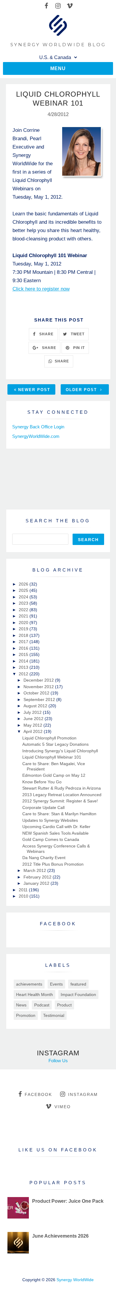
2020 (24, 622)
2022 (24, 609)
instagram (83, 1094)
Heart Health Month (34, 994)
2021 (24, 616)
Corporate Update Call (43, 807)
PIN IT (78, 348)
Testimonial (53, 1015)
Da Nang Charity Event (43, 857)
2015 (24, 654)
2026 (24, 584)
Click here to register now (41, 289)
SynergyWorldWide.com (35, 436)
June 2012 (34, 718)
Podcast (41, 1005)
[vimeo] (70, 6)
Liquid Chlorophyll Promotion (49, 738)
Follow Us (58, 1060)
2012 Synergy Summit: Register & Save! (60, 801)
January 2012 (37, 883)
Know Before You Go (42, 781)
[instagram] (58, 6)
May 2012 (33, 725)
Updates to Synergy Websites (50, 820)
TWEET (77, 334)
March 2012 (35, 870)
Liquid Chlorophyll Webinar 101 (51, 757)
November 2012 (39, 686)
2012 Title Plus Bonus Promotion (53, 864)
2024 (24, 597)
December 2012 (39, 680)
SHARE (46, 334)
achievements (29, 984)
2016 (24, 648)
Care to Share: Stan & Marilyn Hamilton (59, 813)
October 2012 (37, 693)
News (21, 1005)
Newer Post (34, 389)
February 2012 (38, 877)
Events (56, 984)
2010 (24, 896)
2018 (24, 635)
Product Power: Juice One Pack (68, 1201)
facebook (38, 1094)
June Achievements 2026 (60, 1236)
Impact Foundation (78, 994)
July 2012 (33, 712)
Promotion (25, 1015)
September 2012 (39, 699)
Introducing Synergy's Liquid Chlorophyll (60, 750)
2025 (24, 590)
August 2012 (35, 705)
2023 (24, 603)
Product (64, 1005)
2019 (24, 628)
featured (78, 984)
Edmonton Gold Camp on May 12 (53, 775)
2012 (24, 673)
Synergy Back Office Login (38, 426)
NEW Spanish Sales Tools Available (55, 833)
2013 (24, 667)
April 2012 (33, 731)
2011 (24, 889)
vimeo (62, 1106)
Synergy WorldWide (75, 1279)
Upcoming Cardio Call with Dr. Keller (56, 826)
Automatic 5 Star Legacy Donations (55, 744)
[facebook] (46, 6)
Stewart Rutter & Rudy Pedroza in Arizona (61, 788)
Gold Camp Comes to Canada (50, 839)
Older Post (82, 389)
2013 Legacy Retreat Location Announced (61, 794)
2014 (24, 661)
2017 (24, 641)
